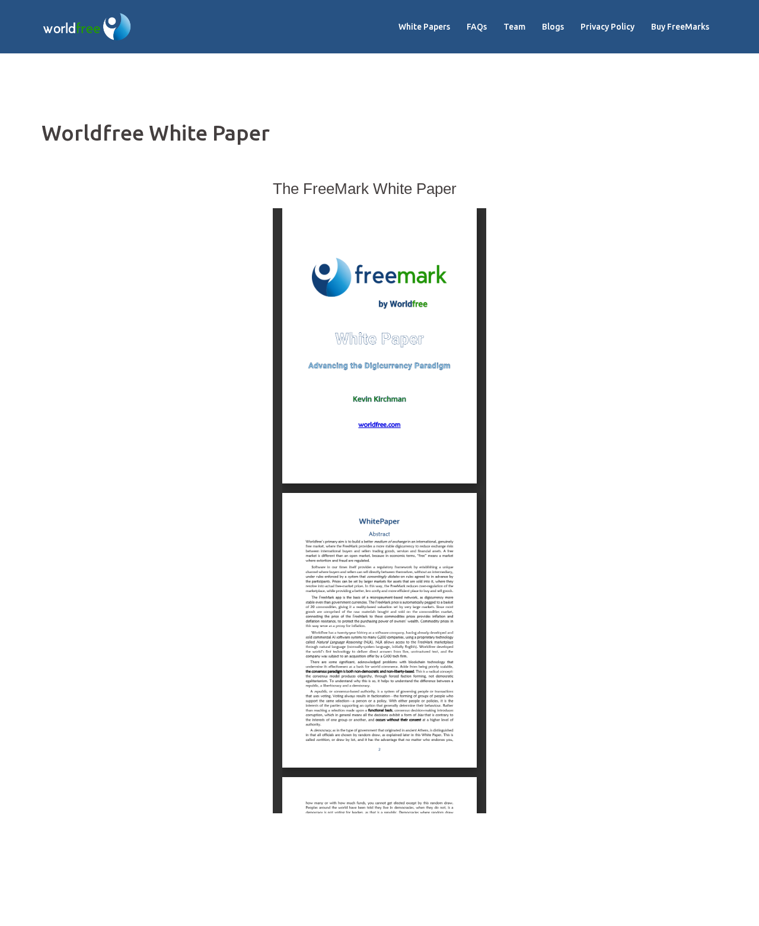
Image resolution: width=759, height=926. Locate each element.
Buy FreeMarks (680, 26)
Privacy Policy (607, 26)
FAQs (477, 26)
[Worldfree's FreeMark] (87, 26)
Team (514, 26)
